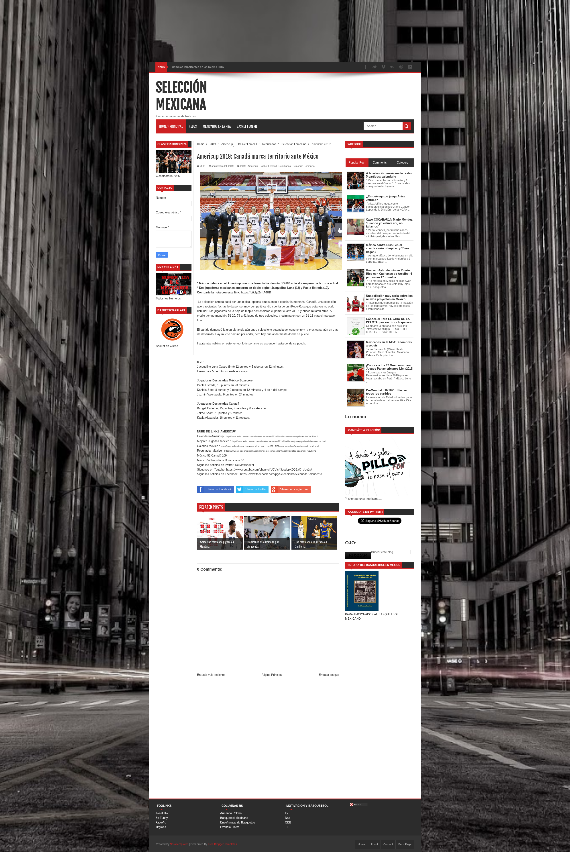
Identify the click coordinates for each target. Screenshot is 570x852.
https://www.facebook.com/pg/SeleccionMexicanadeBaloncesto (281, 474)
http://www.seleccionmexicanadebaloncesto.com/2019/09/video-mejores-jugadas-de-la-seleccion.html (279, 441)
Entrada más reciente (211, 674)
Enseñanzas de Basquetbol (238, 822)
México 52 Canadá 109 (212, 455)
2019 (243, 166)
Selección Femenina (304, 166)
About (374, 844)
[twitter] (374, 67)
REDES (193, 126)
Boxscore (246, 380)
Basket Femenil (247, 126)
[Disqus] (268, 739)
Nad (287, 817)
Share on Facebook (219, 489)
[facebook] (365, 67)
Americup (253, 166)
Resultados (285, 166)
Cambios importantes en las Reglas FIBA (198, 67)
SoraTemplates (179, 844)
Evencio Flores (230, 827)
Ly (286, 813)
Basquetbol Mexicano (234, 817)
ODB (288, 822)
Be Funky (161, 817)
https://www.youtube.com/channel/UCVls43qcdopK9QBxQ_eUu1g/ (268, 469)
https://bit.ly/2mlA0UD (255, 292)
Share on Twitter (255, 489)
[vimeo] (383, 67)
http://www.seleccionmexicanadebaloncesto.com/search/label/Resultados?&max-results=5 (270, 451)
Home (361, 844)
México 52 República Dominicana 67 (221, 460)
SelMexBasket (244, 465)
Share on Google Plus (294, 489)
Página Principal (271, 674)
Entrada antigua (329, 674)
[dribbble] (401, 67)
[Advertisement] (133, 31)
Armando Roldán (231, 813)
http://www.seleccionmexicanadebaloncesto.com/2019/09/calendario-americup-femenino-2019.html (271, 436)
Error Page (404, 844)
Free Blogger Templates (222, 844)
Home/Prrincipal (171, 126)
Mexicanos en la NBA (217, 126)
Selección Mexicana (181, 96)
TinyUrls (160, 827)
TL (286, 827)
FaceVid (160, 822)
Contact (388, 844)
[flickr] (392, 67)
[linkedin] (410, 67)
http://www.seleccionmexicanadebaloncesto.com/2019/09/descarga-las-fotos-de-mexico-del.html (269, 446)
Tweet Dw (161, 813)
